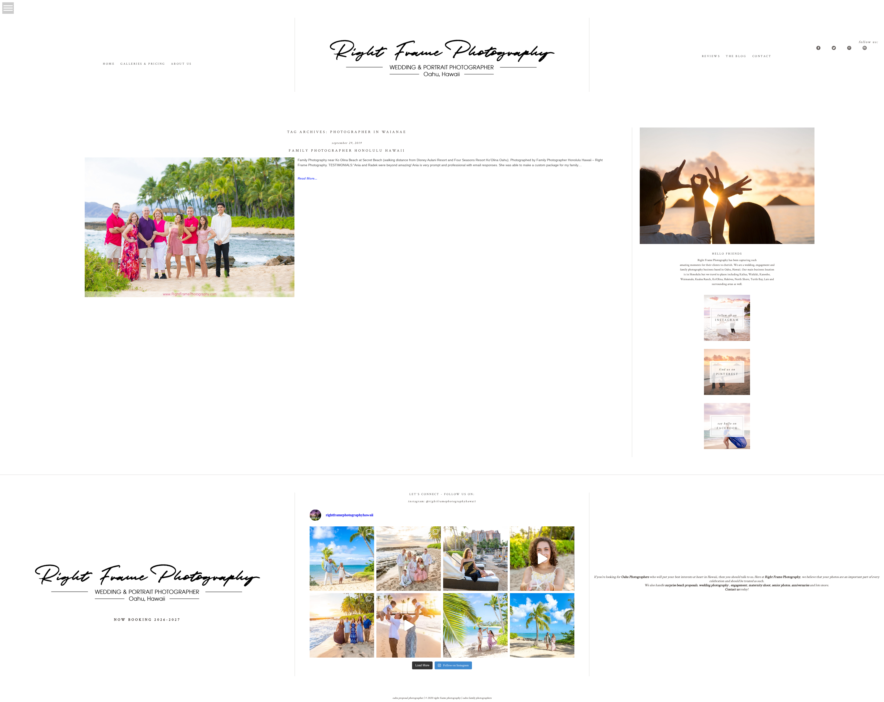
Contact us (732, 589)
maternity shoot (759, 585)
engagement (739, 585)
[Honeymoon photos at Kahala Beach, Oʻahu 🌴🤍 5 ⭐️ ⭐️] (342, 558)
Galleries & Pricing (142, 64)
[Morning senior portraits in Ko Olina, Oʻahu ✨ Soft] (475, 558)
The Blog (736, 56)
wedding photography (713, 585)
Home (109, 64)
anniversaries (800, 585)
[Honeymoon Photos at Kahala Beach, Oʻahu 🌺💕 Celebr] (475, 625)
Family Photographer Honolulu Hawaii (347, 150)
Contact (762, 56)
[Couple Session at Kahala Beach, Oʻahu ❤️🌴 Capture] (542, 625)
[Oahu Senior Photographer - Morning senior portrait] (542, 558)
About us (181, 64)
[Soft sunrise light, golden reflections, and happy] (408, 625)
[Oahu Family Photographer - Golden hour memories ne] (342, 625)
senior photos (781, 585)
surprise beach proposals (681, 585)
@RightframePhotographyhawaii (451, 501)
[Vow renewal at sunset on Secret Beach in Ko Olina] (408, 558)
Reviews (711, 56)
